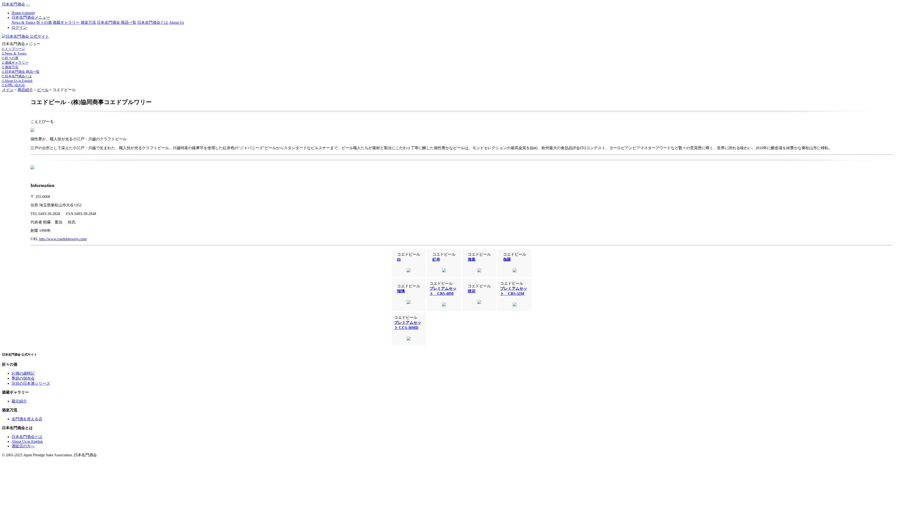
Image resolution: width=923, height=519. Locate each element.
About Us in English (27, 441)
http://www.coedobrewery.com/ (63, 239)
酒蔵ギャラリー (66, 22)
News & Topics (23, 22)
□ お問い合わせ (13, 85)
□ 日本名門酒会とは (17, 76)
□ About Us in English (17, 81)
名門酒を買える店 (27, 419)
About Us (176, 22)
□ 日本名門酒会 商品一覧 (20, 72)
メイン (7, 90)
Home (23, 13)
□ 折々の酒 (10, 58)
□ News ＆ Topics (14, 53)
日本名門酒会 (13, 4)
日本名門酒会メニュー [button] (31, 17)
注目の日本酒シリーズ (31, 383)
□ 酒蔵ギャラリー (15, 62)
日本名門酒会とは (152, 22)
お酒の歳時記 (23, 373)
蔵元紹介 (19, 401)
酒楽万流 (88, 22)
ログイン (19, 27)
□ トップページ (13, 49)
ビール (43, 90)
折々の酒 (44, 22)
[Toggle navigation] (28, 5)
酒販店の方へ (23, 446)
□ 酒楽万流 (10, 67)
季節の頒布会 (23, 378)
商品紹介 (25, 90)
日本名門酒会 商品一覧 (116, 22)
